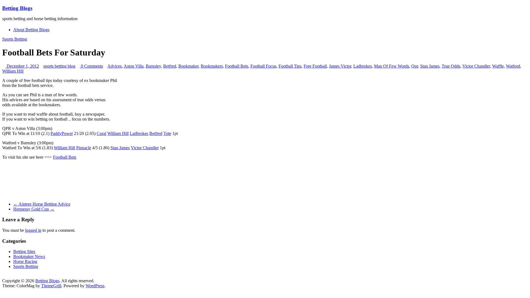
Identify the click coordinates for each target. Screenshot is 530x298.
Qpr (414, 66)
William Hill (12, 71)
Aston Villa (134, 66)
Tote (167, 133)
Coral (101, 133)
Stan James (429, 66)
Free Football (315, 66)
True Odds (451, 66)
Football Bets (236, 66)
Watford (513, 66)
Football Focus (263, 66)
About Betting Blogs (31, 29)
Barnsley (153, 66)
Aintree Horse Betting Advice (41, 204)
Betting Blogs (17, 8)
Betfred (169, 66)
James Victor (340, 66)
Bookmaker (188, 66)
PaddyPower (62, 133)
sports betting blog (59, 66)
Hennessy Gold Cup (33, 209)
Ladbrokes (362, 66)
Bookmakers (212, 66)
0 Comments (91, 66)
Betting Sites (24, 251)
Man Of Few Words (391, 66)
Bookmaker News (29, 256)
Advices (114, 66)
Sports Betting (14, 39)
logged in (33, 230)
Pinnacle (83, 147)
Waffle (498, 66)
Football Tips (290, 66)
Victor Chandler (476, 66)
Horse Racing (25, 261)
